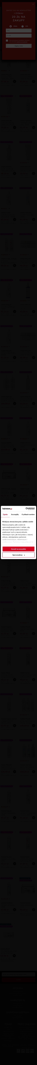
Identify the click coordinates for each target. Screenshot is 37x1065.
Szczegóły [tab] (15, 514)
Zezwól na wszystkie (18, 549)
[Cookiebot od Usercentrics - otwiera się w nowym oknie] (26, 508)
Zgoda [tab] (5, 514)
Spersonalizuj (17, 555)
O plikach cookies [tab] (28, 514)
